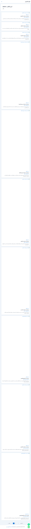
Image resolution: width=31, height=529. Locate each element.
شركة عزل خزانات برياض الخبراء (24, 104)
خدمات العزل (27, 14)
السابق (21, 523)
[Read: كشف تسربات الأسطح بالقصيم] (15, 482)
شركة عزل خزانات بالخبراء (25, 35)
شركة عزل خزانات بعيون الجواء (24, 172)
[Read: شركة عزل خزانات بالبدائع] (26, 22)
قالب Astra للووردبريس (9, 526)
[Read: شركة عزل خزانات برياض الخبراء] (15, 71)
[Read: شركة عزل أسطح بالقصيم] (15, 345)
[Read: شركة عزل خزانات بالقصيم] (15, 414)
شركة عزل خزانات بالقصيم (25, 446)
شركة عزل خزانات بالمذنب (25, 309)
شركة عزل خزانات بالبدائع (25, 25)
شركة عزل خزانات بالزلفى (25, 241)
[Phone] (29, 524)
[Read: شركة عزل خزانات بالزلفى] (15, 208)
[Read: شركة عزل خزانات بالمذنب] (15, 277)
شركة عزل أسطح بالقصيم (25, 378)
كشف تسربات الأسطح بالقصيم (24, 515)
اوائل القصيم (27, 1)
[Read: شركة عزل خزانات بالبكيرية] (26, 12)
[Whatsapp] (29, 527)
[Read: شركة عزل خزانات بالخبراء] (26, 32)
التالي (9, 523)
